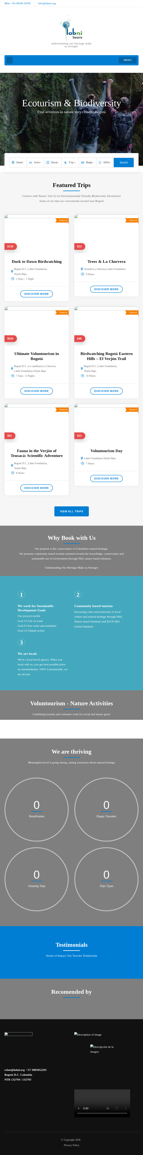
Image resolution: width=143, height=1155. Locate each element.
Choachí (88, 269)
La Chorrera (99, 269)
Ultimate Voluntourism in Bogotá (36, 356)
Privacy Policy (71, 1145)
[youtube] (131, 2)
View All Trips (71, 511)
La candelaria (35, 366)
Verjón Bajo (20, 274)
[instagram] (124, 2)
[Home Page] (9, 60)
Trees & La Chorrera (106, 261)
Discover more (36, 293)
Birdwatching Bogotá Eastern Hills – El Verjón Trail (106, 356)
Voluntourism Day (106, 450)
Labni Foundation (37, 269)
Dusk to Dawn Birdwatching (37, 261)
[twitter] (137, 2)
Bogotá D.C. (20, 269)
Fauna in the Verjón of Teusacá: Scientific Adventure (37, 453)
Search (124, 162)
